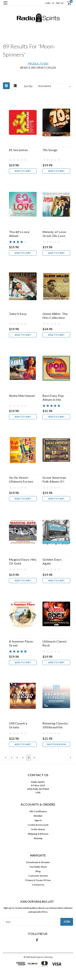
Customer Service (38, 875)
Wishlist (38, 815)
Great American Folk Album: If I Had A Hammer (54, 479)
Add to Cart (23, 170)
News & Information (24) (38, 67)
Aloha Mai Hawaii (22, 395)
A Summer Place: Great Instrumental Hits (22, 643)
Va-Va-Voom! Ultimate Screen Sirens (21, 479)
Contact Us (38, 884)
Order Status (38, 829)
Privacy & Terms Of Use (38, 880)
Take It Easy (18, 314)
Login (48, 2)
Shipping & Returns (38, 833)
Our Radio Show (38, 866)
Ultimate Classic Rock (54, 643)
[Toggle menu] (5, 5)
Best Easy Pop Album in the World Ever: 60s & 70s (55, 398)
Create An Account (38, 824)
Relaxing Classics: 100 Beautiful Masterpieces (55, 725)
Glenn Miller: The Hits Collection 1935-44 (55, 316)
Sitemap (38, 838)
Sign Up (59, 2)
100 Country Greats (18, 725)
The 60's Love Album (19, 234)
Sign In (38, 820)
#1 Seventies (18, 150)
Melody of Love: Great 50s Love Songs (54, 234)
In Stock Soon (56, 744)
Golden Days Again (52, 561)
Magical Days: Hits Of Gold (23, 561)
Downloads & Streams (38, 862)
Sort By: (28, 86)
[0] (66, 3)
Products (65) (38, 63)
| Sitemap (48, 957)
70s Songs (49, 150)
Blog (38, 871)
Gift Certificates (38, 811)
